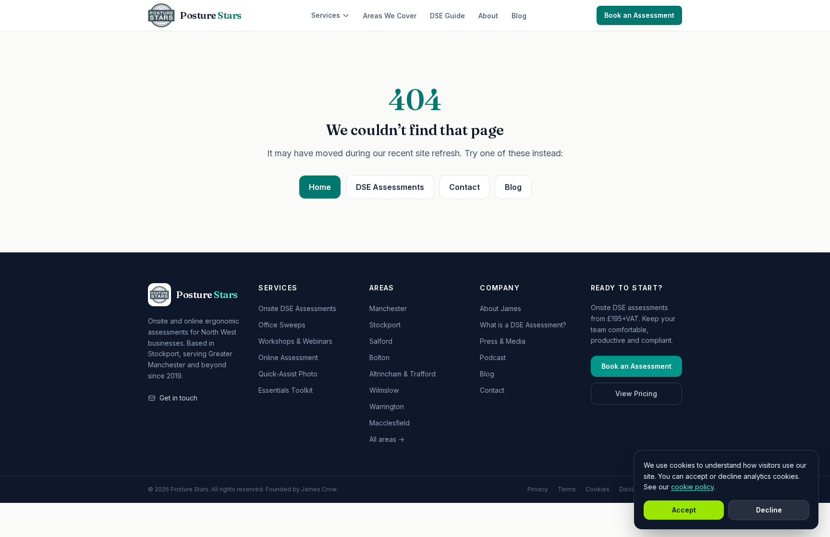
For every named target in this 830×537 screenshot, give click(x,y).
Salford (380, 341)
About (488, 16)
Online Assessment (288, 357)
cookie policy (692, 487)
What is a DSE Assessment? (523, 325)
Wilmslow (384, 390)
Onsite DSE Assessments (297, 308)
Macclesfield (389, 423)
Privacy (537, 489)
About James (500, 308)
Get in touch (178, 398)
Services (325, 15)
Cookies (598, 489)
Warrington (386, 406)
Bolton (379, 357)
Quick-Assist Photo (287, 374)
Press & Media (502, 341)
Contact (464, 187)
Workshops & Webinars (295, 341)
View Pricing (636, 393)
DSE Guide (447, 16)
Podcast (493, 357)
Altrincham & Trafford (402, 374)
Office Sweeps (281, 325)
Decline (769, 510)
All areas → (386, 439)
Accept (684, 510)
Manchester (388, 308)
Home (320, 187)
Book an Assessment (639, 15)
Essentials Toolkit (285, 390)
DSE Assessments (390, 187)
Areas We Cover (389, 16)
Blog (519, 16)
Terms (567, 489)
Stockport (385, 325)
